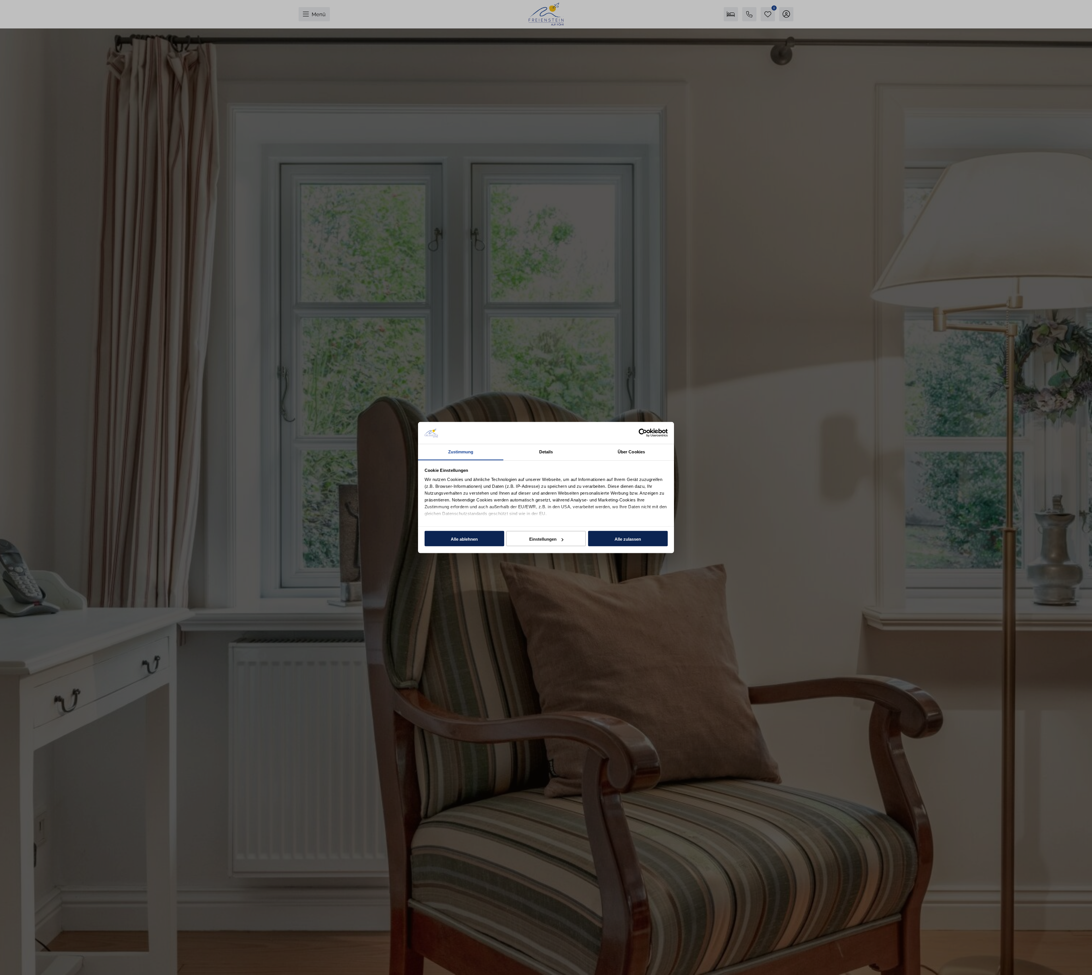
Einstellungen (543, 539)
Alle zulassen (628, 539)
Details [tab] (546, 451)
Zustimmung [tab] (460, 451)
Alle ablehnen (464, 539)
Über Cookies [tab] (631, 451)
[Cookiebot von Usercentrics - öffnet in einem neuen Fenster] (643, 433)
